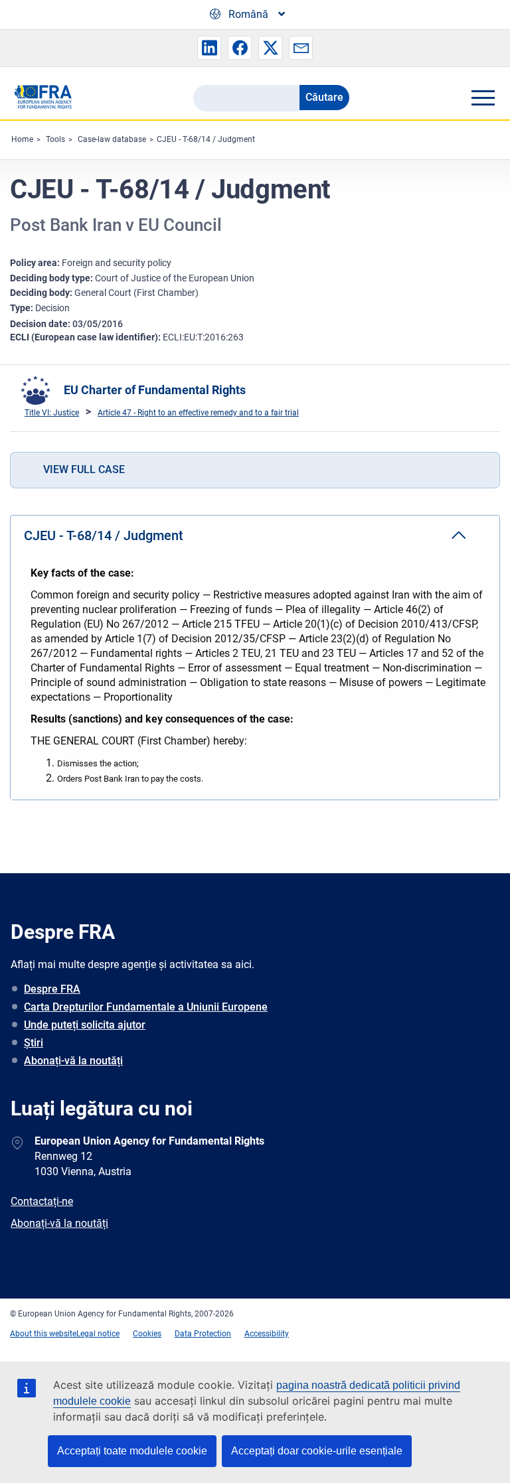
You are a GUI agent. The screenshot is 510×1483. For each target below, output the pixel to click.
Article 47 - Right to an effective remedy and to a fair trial (198, 412)
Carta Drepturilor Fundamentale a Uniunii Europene (146, 1007)
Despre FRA (52, 989)
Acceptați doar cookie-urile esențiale (316, 1450)
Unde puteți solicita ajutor (84, 1025)
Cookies (147, 1333)
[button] (209, 48)
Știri (33, 1042)
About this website (43, 1333)
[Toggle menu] (483, 97)
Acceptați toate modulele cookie (132, 1450)
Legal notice (98, 1333)
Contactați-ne (42, 1201)
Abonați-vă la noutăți (73, 1060)
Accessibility (266, 1333)
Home (22, 139)
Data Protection (203, 1333)
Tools (55, 139)
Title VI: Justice (52, 412)
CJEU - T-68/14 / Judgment (206, 139)
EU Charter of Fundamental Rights (155, 390)
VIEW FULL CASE (84, 469)
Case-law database (112, 139)
